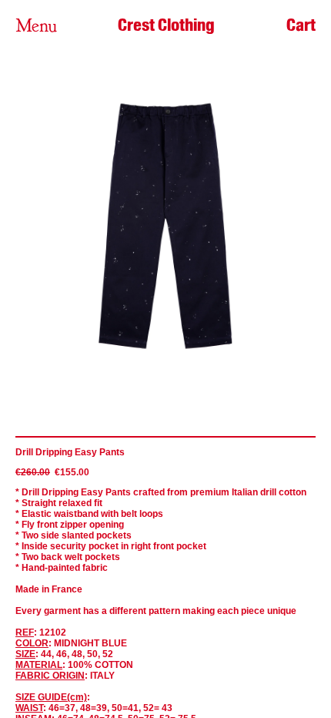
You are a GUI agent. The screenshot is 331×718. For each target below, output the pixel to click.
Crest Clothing (166, 24)
